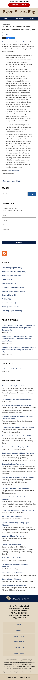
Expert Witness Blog (19, 12)
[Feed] (5, 253)
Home (6, 18)
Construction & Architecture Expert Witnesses (19, 436)
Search (32, 194)
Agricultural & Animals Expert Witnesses (17, 399)
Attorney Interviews (10, 307)
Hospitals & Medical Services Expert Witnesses (15, 498)
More (32, 18)
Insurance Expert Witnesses (12, 516)
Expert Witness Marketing (13, 291)
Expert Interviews (9, 303)
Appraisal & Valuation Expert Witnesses (16, 405)
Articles (6, 299)
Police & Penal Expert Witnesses (14, 558)
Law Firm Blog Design (18, 677)
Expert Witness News (13, 170)
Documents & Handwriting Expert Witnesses (18, 447)
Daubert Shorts (9, 295)
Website (19, 630)
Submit (19, 242)
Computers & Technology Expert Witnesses (18, 427)
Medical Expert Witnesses (11, 545)
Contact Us (19, 18)
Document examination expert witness (16, 42)
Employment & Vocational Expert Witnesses (18, 453)
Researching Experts (12, 268)
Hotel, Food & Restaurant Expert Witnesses (18, 510)
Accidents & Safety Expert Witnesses (15, 386)
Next (18, 181)
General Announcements (13, 287)
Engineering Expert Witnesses (13, 464)
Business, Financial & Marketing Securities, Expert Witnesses (18, 418)
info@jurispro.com (19, 618)
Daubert (7, 279)
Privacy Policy (19, 636)
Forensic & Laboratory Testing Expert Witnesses (15, 524)
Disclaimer (19, 642)
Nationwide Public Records (12, 369)
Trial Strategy (9, 283)
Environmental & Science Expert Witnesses (18, 477)
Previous (6, 181)
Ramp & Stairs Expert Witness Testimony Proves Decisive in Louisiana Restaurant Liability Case (17, 338)
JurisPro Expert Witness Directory (26, 672)
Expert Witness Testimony (14, 271)
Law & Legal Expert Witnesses (13, 536)
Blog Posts (19, 653)
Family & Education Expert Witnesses (15, 488)
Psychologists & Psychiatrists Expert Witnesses (15, 565)
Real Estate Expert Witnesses (12, 573)
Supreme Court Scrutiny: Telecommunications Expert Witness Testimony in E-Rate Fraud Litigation (19, 349)
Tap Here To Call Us (19, 5)
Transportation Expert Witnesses (14, 585)
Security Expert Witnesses (11, 579)
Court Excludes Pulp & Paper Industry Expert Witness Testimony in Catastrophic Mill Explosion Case (18, 327)
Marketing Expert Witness (12, 311)
